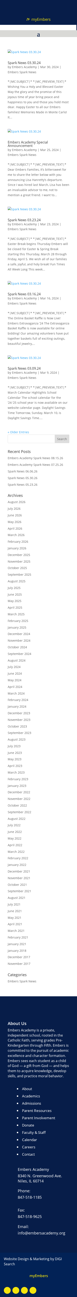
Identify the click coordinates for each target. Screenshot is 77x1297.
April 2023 (15, 766)
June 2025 (15, 594)
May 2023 (14, 759)
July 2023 (14, 746)
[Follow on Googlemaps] (24, 1290)
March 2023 (16, 772)
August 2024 (16, 660)
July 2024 (14, 667)
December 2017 (19, 957)
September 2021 (19, 891)
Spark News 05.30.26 (22, 478)
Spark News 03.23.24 (24, 220)
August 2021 (16, 898)
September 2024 (19, 654)
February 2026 (18, 541)
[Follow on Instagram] (33, 1290)
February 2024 (18, 700)
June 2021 (15, 911)
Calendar (29, 1139)
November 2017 (19, 964)
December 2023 (19, 713)
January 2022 (17, 865)
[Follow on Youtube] (15, 1290)
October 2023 (17, 726)
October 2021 (17, 885)
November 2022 (19, 799)
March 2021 (16, 931)
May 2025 (14, 601)
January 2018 (17, 951)
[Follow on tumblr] (42, 4)
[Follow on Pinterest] (34, 4)
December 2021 (19, 871)
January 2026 (17, 548)
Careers (28, 1147)
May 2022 (14, 838)
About (27, 1088)
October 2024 (17, 647)
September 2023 (19, 733)
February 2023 (18, 779)
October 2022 (17, 805)
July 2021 (14, 904)
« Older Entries (18, 432)
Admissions (31, 1103)
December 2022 (19, 792)
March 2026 (16, 535)
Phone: (24, 1190)
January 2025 (17, 627)
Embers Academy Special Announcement (28, 144)
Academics (31, 1096)
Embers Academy (24, 67)
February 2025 (18, 621)
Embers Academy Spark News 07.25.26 (35, 465)
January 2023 (17, 786)
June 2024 (15, 673)
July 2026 (14, 509)
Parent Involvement (38, 1117)
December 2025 (19, 555)
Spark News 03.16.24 (24, 294)
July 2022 (14, 825)
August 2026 (16, 502)
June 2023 (15, 753)
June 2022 (15, 832)
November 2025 (19, 561)
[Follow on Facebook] (7, 1290)
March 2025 (16, 614)
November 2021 (19, 878)
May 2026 (14, 522)
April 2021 (15, 924)
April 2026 (15, 528)
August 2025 (16, 581)
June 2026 (15, 515)
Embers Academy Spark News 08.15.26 (35, 458)
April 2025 (15, 607)
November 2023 (19, 720)
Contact (28, 1154)
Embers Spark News (22, 72)
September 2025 (19, 574)
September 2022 (19, 812)
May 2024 (14, 680)
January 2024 (17, 706)
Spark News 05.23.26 (22, 485)
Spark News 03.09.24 (24, 368)
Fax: (21, 1210)
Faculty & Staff (34, 1132)
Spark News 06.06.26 (22, 471)
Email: (23, 1226)
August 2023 (16, 739)
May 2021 (14, 918)
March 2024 (16, 693)
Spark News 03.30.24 (24, 62)
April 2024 (15, 687)
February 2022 (18, 858)
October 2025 (17, 568)
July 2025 (14, 588)
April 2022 (15, 845)
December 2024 (19, 634)
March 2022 (16, 852)
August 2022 (16, 819)
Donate (28, 1125)
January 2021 (17, 944)
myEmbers (41, 19)
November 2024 (19, 640)
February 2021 (18, 937)
